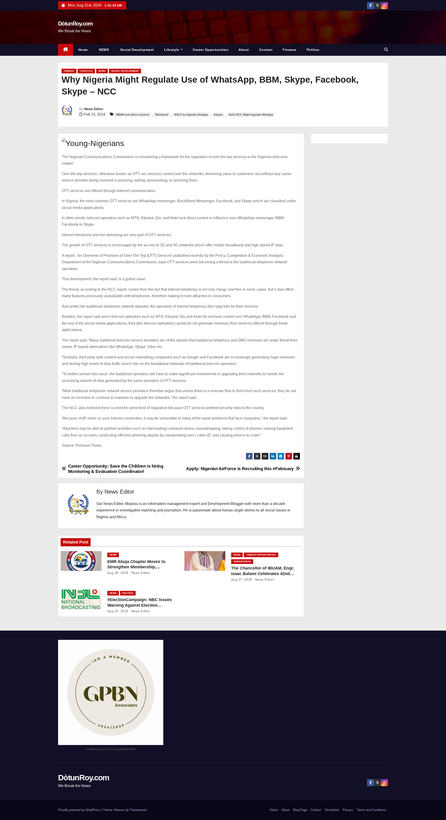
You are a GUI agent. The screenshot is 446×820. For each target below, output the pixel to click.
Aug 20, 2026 (117, 611)
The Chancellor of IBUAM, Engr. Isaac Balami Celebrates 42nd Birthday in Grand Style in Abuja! (263, 574)
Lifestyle (172, 50)
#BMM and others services (132, 114)
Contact (266, 50)
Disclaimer (332, 810)
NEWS (103, 50)
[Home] (65, 50)
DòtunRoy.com (75, 23)
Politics (313, 50)
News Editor (93, 109)
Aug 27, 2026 (241, 579)
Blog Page (300, 810)
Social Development (136, 50)
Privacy (348, 810)
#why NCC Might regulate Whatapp (251, 114)
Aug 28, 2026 (117, 573)
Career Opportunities (210, 50)
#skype (218, 114)
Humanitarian (242, 561)
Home (83, 50)
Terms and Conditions (371, 810)
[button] (386, 50)
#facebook (161, 114)
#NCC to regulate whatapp (191, 114)
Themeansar (138, 810)
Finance (289, 50)
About (244, 50)
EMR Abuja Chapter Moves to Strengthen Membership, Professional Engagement (136, 567)
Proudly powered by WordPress (79, 810)
